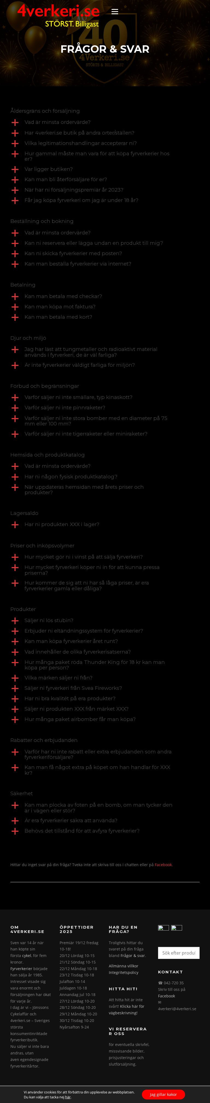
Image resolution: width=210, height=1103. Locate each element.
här (68, 1097)
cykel (26, 955)
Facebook (166, 995)
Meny (114, 11)
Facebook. (164, 864)
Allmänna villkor (123, 965)
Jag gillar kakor (163, 1094)
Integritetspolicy (123, 972)
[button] (105, 122)
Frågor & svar (133, 955)
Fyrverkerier (21, 968)
